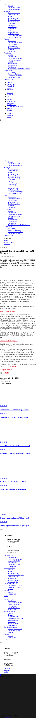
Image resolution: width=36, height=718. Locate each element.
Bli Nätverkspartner (14, 48)
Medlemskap (8, 70)
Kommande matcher (14, 13)
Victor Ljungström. (10, 366)
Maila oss (10, 592)
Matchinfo (7, 11)
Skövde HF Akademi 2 (15, 9)
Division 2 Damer (13, 32)
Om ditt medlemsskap (14, 74)
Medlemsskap (12, 562)
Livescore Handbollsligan (15, 35)
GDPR (9, 88)
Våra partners (12, 41)
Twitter (9, 96)
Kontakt (9, 82)
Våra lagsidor (12, 566)
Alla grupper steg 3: (6, 369)
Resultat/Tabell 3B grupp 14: (8, 341)
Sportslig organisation (14, 60)
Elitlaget (10, 6)
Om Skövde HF (11, 84)
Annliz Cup (10, 89)
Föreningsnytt (12, 67)
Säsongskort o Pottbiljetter (16, 575)
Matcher (10, 569)
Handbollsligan (8, 79)
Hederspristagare (13, 63)
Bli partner (11, 49)
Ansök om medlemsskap (15, 76)
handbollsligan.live (13, 34)
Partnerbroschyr (12, 44)
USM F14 (7, 244)
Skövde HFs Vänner (14, 77)
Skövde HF (7, 240)
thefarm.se (8, 717)
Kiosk (9, 30)
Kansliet (10, 62)
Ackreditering (12, 28)
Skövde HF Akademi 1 (15, 7)
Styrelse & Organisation (15, 58)
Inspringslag (11, 23)
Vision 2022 (10, 86)
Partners (6, 39)
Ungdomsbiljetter (13, 582)
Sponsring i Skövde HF (15, 42)
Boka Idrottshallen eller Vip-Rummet (19, 69)
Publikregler (11, 25)
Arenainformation (13, 14)
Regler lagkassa (12, 65)
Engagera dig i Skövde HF (15, 106)
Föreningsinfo (12, 56)
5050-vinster (10, 99)
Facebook (10, 93)
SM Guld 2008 (11, 101)
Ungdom (10, 55)
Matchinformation (9, 568)
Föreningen (7, 53)
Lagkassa (10, 589)
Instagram (10, 94)
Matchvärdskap (12, 27)
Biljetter (10, 16)
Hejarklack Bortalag (14, 21)
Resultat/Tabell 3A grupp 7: (8, 311)
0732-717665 (12, 594)
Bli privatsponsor (13, 46)
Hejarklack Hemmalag (14, 20)
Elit (5, 4)
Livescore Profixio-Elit (15, 37)
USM (7, 373)
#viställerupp (11, 51)
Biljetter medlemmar (14, 18)
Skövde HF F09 (9, 242)
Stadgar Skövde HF (14, 561)
